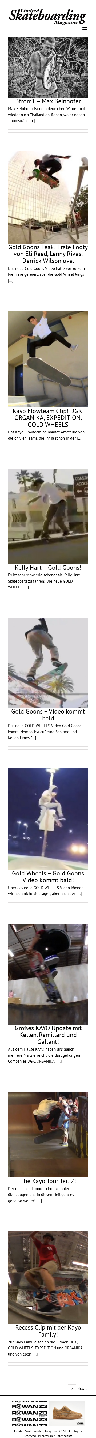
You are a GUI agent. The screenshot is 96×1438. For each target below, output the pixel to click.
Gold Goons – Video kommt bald (48, 714)
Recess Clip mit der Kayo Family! (48, 1330)
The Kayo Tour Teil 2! (48, 1180)
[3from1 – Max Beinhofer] (48, 67)
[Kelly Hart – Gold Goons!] (48, 516)
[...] (36, 120)
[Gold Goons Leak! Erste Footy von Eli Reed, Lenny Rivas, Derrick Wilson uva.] (48, 197)
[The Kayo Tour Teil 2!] (48, 1134)
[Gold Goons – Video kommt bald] (48, 662)
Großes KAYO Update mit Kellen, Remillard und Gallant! (48, 1034)
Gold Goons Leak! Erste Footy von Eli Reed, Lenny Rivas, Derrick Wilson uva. (48, 254)
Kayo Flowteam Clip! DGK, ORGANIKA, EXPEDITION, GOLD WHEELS (48, 417)
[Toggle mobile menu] (85, 29)
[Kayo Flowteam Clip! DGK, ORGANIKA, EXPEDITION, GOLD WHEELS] (48, 359)
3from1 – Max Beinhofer (48, 100)
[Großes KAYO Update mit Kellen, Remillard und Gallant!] (48, 974)
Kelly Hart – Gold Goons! (48, 567)
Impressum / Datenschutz (55, 1435)
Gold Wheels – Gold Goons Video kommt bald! (48, 876)
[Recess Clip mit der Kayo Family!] (48, 1277)
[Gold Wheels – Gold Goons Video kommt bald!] (48, 818)
